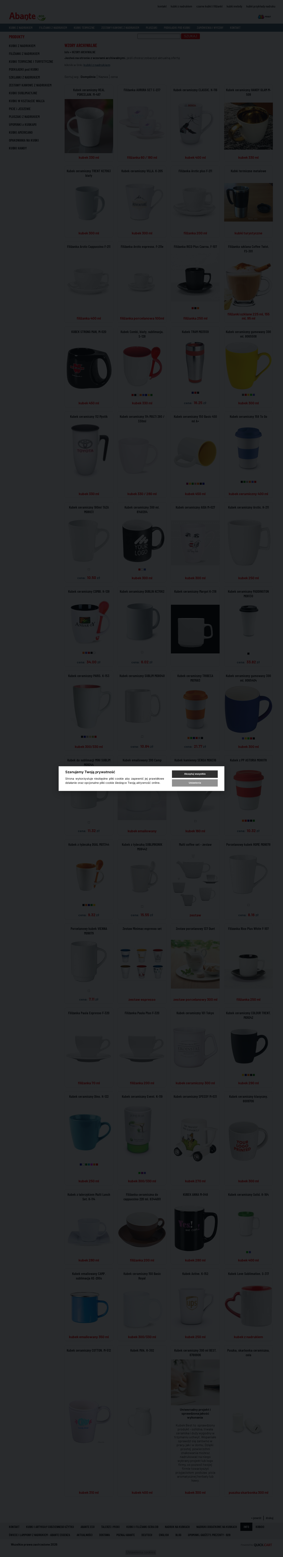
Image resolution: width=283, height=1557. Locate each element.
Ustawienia (195, 782)
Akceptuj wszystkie (195, 774)
